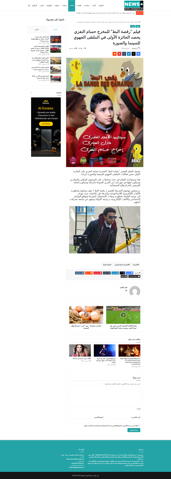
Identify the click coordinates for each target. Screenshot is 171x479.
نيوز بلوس (134, 48)
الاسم (138, 409)
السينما (135, 265)
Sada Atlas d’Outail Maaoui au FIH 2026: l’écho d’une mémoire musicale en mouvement (130, 361)
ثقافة (72, 5)
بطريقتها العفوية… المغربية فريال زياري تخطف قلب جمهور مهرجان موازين (106, 360)
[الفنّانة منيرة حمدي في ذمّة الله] (80, 350)
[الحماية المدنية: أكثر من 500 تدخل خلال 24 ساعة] (55, 79)
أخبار (94, 5)
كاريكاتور (34, 5)
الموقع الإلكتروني (98, 417)
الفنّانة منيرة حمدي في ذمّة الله (82, 358)
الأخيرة (55, 29)
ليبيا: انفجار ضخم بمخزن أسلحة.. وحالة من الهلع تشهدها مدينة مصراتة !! (40, 39)
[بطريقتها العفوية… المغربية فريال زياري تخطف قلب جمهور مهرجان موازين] (105, 350)
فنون (132, 26)
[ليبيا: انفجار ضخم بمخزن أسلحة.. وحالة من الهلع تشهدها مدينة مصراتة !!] (55, 39)
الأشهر (37, 29)
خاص (42, 5)
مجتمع (57, 5)
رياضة (65, 5)
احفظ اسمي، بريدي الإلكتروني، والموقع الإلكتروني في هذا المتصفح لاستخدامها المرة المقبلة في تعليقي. (111, 425)
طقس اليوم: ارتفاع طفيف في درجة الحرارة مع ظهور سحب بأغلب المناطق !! (40, 60)
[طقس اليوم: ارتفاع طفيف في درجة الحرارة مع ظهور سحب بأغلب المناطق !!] (55, 60)
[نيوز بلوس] (133, 5)
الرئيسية (101, 5)
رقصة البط (106, 265)
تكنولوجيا (49, 5)
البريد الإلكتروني (135, 417)
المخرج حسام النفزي (121, 265)
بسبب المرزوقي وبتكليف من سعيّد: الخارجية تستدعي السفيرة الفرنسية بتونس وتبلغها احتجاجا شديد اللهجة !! (105, 13)
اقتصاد (79, 5)
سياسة (87, 5)
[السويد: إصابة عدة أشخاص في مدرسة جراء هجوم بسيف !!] (55, 70)
